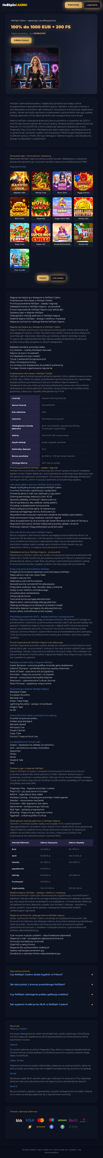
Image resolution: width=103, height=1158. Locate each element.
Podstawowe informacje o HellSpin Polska (31, 300)
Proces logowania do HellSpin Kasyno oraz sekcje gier (36, 309)
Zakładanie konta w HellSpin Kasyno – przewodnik (35, 306)
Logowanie (92, 5)
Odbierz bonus (21, 40)
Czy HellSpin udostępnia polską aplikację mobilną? (39, 994)
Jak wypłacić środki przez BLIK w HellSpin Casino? (39, 1004)
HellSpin (15, 5)
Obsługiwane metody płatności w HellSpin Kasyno (35, 315)
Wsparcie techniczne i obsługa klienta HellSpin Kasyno (37, 322)
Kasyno (42, 278)
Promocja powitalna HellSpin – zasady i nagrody (34, 303)
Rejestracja (73, 5)
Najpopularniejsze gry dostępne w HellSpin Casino (35, 297)
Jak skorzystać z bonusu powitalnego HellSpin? (37, 984)
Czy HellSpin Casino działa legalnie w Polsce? (36, 974)
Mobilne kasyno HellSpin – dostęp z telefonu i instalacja (37, 319)
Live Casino (58, 278)
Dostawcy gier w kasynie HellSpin (26, 312)
